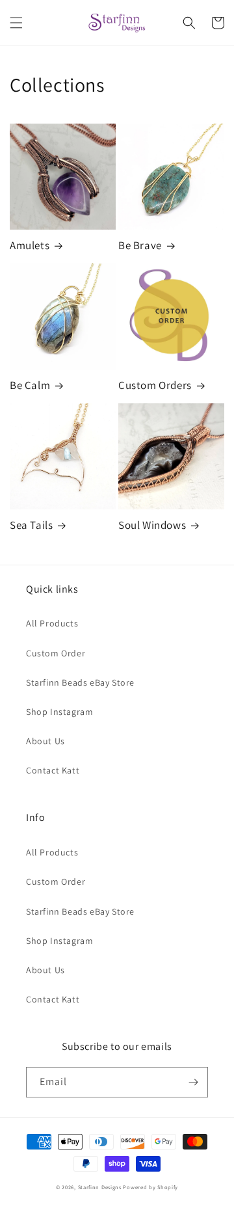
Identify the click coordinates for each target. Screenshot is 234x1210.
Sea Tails (31, 525)
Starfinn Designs (100, 1186)
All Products (52, 623)
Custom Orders (155, 385)
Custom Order (55, 653)
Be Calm (30, 385)
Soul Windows (152, 525)
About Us (45, 741)
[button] (16, 22)
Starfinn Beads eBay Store (80, 682)
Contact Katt (52, 770)
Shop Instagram (59, 712)
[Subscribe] (193, 1082)
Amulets (29, 245)
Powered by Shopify (150, 1186)
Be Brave (140, 245)
